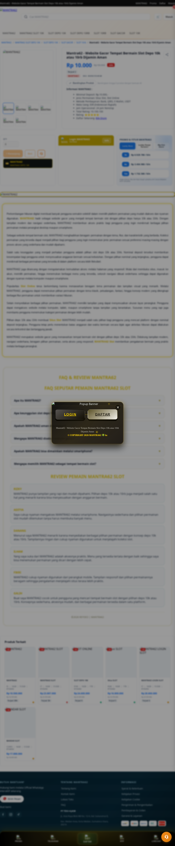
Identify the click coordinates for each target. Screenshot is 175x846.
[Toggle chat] (166, 837)
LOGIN (70, 414)
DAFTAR (102, 414)
